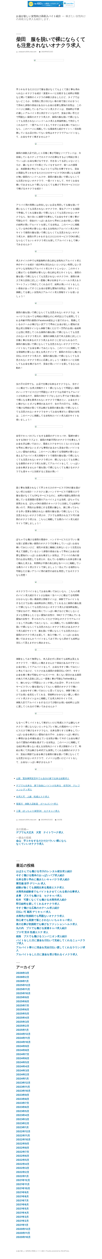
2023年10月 (23, 1090)
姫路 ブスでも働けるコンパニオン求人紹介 (41, 936)
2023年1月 (22, 1127)
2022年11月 (23, 1135)
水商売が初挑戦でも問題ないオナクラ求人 (40, 915)
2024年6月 (22, 1058)
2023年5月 (22, 1111)
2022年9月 (22, 1143)
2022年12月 (23, 1131)
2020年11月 (23, 1232)
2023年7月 (22, 1102)
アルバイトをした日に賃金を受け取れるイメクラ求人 (47, 954)
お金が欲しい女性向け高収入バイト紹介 (38, 16)
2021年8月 (22, 1196)
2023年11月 (23, 1086)
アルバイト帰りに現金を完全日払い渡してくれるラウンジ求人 (50, 949)
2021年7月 (22, 1200)
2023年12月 (23, 1082)
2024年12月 (23, 1033)
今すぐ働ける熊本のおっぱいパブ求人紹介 (40, 875)
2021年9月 (22, 1192)
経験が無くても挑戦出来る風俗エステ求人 (40, 887)
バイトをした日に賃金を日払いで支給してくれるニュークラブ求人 (50, 942)
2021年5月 (22, 1208)
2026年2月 (22, 977)
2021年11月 (23, 1184)
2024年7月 (22, 1054)
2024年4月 (22, 1066)
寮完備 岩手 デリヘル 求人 (31, 883)
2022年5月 (22, 1159)
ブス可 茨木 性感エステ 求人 (32, 932)
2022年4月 (22, 1163)
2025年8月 (22, 1001)
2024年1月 (22, 1078)
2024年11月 (23, 1037)
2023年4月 (22, 1115)
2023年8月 (22, 1098)
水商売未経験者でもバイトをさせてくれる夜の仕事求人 (48, 891)
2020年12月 (23, 1228)
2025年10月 (23, 993)
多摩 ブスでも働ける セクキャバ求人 (39, 895)
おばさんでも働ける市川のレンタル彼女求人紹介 (44, 871)
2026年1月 (22, 981)
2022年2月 (22, 1172)
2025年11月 (23, 989)
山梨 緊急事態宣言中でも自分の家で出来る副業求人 (42, 778)
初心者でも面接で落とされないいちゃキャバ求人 (44, 919)
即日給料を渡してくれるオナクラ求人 (37, 903)
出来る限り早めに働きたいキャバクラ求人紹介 (43, 879)
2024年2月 (22, 1074)
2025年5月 (22, 1013)
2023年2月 (22, 1123)
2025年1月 (22, 1029)
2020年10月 (23, 1237)
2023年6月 (22, 1107)
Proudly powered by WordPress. (57, 1251)
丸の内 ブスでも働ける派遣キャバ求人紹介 (41, 928)
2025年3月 (22, 1021)
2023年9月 (22, 1094)
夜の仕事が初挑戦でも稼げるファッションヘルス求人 (46, 924)
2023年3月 (22, 1119)
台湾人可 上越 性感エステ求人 (32, 796)
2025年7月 (22, 1005)
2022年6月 (22, 1155)
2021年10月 (23, 1188)
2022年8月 (22, 1147)
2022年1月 (22, 1176)
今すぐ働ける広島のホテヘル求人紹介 (37, 907)
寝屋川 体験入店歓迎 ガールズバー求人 (37, 803)
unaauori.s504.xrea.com (27, 52)
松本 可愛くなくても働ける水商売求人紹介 (41, 899)
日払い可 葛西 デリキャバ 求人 (33, 911)
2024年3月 (22, 1070)
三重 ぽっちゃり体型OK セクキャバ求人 (38, 811)
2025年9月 (22, 997)
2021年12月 (23, 1180)
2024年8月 (22, 1050)
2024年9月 (22, 1046)
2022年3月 (22, 1167)
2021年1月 (22, 1224)
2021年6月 (22, 1204)
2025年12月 (23, 985)
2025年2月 (22, 1025)
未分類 (59, 820)
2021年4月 (22, 1212)
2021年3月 (22, 1216)
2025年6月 (22, 1009)
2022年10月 (23, 1139)
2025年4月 (22, 1017)
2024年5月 (22, 1062)
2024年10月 (23, 1042)
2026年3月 (22, 972)
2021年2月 (22, 1220)
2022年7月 (22, 1151)
